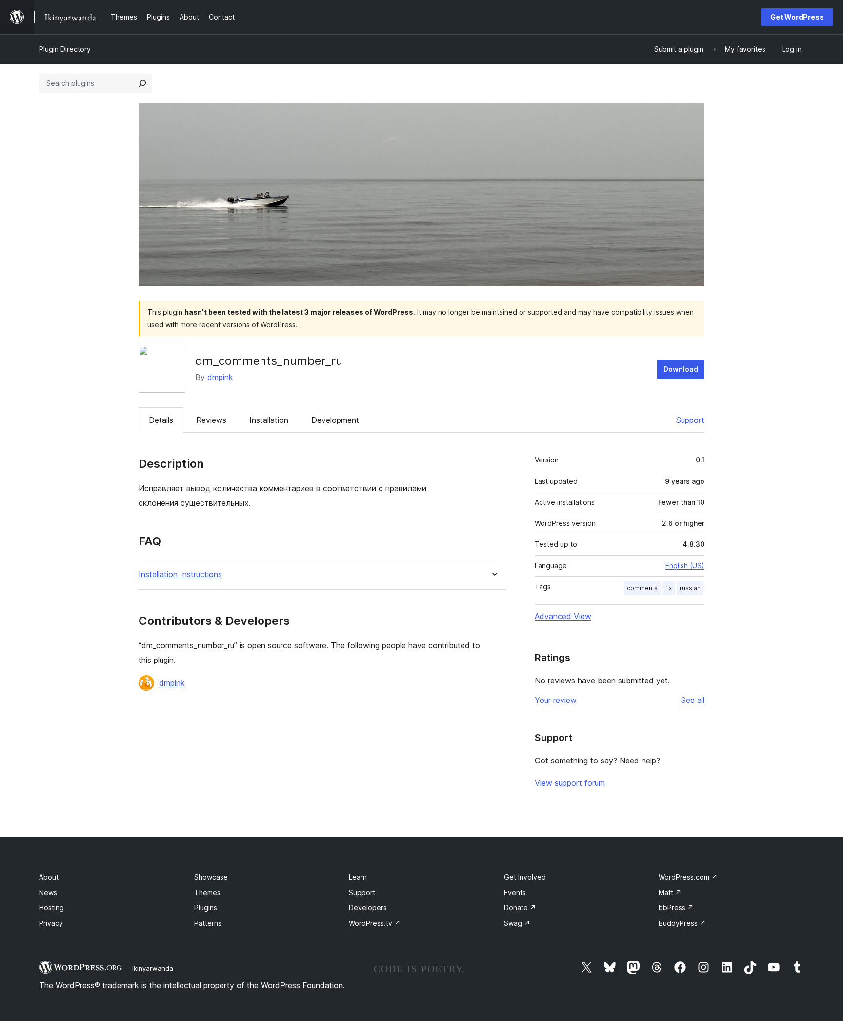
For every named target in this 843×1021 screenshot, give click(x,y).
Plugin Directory (65, 49)
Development (335, 420)
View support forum (570, 783)
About (49, 877)
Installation (268, 420)
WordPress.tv (375, 923)
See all (692, 700)
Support (690, 420)
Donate (520, 907)
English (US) (684, 565)
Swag (517, 923)
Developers (368, 907)
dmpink (220, 377)
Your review (556, 700)
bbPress (676, 907)
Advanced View (563, 616)
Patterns (207, 923)
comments (642, 588)
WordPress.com (688, 877)
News (48, 892)
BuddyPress (682, 923)
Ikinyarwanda (152, 968)
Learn (358, 877)
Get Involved (525, 877)
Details (161, 420)
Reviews (211, 420)
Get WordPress (797, 17)
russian (690, 588)
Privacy (51, 923)
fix (668, 588)
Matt (670, 892)
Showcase (211, 877)
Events (515, 892)
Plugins (205, 907)
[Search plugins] (142, 83)
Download (680, 369)
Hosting (51, 907)
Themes (207, 892)
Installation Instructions (180, 574)
